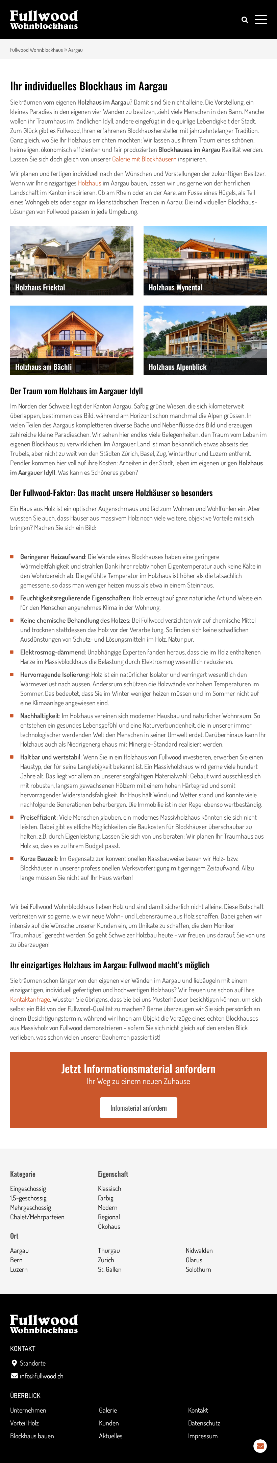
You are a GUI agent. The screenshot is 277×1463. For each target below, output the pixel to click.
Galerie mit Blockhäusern (144, 158)
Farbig (106, 1197)
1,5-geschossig (28, 1197)
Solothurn (198, 1269)
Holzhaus (89, 182)
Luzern (19, 1269)
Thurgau (109, 1250)
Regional (109, 1216)
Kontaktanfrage (30, 999)
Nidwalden (199, 1250)
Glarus (194, 1259)
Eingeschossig (28, 1188)
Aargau (19, 1250)
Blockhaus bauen (32, 1435)
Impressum (203, 1435)
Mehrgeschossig (30, 1207)
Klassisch (109, 1188)
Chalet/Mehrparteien (37, 1216)
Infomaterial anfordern (138, 1108)
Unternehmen (28, 1409)
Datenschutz (204, 1422)
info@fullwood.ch (42, 1375)
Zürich (106, 1259)
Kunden (109, 1422)
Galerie (108, 1409)
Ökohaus (109, 1226)
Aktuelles (111, 1435)
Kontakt (198, 1409)
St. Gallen (110, 1269)
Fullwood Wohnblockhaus (36, 49)
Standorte (33, 1362)
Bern (16, 1259)
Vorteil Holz (24, 1422)
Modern (108, 1207)
